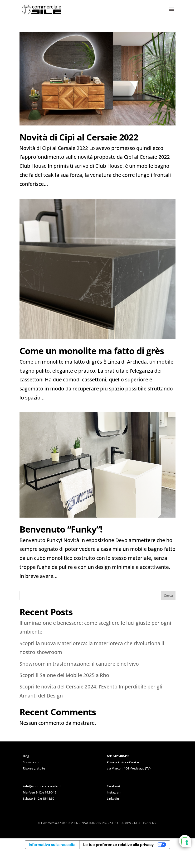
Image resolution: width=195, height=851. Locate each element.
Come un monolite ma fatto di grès (92, 351)
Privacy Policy (116, 762)
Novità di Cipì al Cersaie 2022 (79, 137)
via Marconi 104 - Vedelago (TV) (129, 768)
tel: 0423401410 (118, 756)
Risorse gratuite (34, 768)
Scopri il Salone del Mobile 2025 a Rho (64, 675)
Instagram (114, 792)
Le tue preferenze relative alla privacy (118, 844)
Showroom (31, 762)
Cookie (134, 762)
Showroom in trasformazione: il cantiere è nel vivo (79, 663)
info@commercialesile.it (42, 786)
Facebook (114, 786)
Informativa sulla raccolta (52, 844)
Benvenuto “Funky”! (61, 529)
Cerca (168, 595)
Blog (26, 756)
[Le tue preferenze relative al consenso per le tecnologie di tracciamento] (186, 842)
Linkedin (113, 798)
